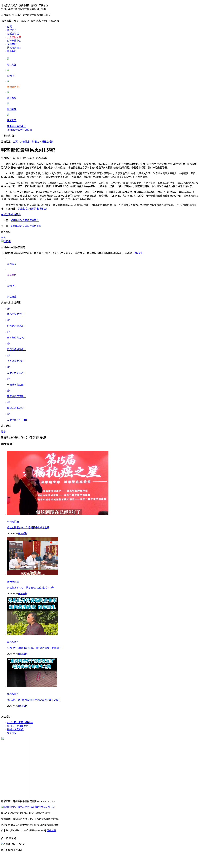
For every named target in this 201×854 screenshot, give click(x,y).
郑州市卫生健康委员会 (19, 726)
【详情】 (138, 253)
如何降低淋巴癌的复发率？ (25, 220)
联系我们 (11, 51)
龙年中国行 (13, 44)
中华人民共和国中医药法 (20, 722)
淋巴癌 (35, 141)
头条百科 (11, 733)
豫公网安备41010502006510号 (19, 807)
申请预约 (16, 214)
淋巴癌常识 (47, 141)
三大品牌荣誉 (14, 37)
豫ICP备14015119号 (44, 807)
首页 (9, 26)
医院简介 (11, 30)
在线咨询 (6, 214)
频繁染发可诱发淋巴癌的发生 (26, 226)
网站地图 (51, 830)
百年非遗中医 (14, 40)
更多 (3, 238)
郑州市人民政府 (15, 729)
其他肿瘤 (25, 141)
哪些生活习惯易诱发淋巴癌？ (33, 208)
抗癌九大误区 (14, 47)
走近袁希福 (13, 33)
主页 (15, 141)
